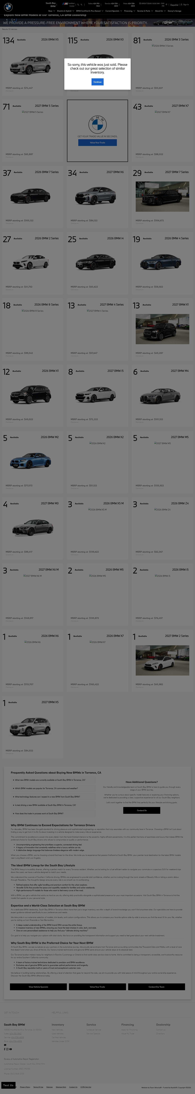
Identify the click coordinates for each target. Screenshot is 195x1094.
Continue (97, 82)
